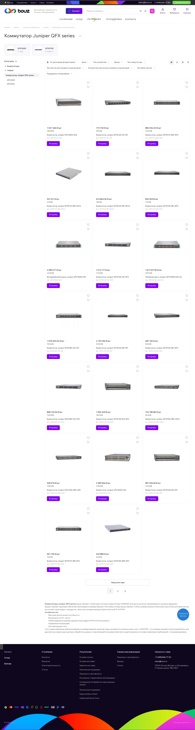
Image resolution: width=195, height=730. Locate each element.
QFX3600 (11, 80)
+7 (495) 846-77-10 (162, 2)
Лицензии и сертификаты (90, 674)
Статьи (45, 670)
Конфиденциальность (182, 722)
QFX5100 (11, 84)
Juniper (10, 70)
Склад (7, 657)
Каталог (8, 652)
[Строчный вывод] (182, 62)
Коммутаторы (13, 66)
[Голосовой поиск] (146, 11)
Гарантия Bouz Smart (88, 694)
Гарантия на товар (87, 665)
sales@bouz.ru (145, 2)
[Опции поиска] (140, 11)
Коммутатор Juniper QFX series (20, 75)
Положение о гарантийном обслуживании (97, 678)
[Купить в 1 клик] (88, 87)
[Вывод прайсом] (188, 62)
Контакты (46, 657)
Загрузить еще (118, 582)
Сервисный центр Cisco (89, 698)
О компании (47, 652)
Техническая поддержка (90, 670)
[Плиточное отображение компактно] (177, 62)
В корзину (53, 143)
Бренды (7, 663)
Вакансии (46, 661)
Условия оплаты (86, 657)
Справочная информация (128, 652)
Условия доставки (87, 661)
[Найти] (152, 11)
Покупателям (86, 652)
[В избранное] (88, 82)
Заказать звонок (181, 2)
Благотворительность (51, 665)
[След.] (125, 591)
